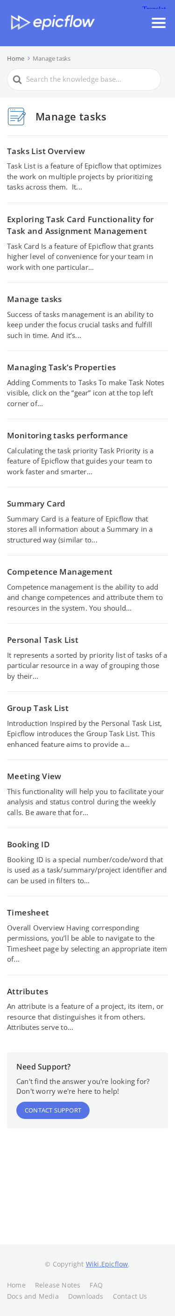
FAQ (96, 1285)
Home (16, 1285)
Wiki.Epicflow (107, 1264)
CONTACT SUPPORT (53, 1110)
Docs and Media (33, 1296)
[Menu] (159, 23)
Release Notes (58, 1285)
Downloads (86, 1296)
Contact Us (130, 1296)
